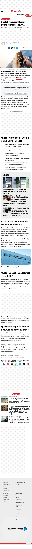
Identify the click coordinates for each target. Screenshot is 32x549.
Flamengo (6, 497)
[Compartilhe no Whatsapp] (14, 48)
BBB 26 (17, 484)
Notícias (5, 482)
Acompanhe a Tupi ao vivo (19, 494)
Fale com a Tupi (18, 505)
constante (19, 79)
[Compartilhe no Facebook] (9, 48)
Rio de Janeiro (7, 484)
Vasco (5, 501)
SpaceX (16, 357)
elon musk (18, 355)
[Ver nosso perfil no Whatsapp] (16, 364)
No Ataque (18, 520)
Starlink (22, 357)
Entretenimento (20, 482)
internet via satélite (7, 357)
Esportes (5, 493)
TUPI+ (17, 497)
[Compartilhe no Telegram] (17, 48)
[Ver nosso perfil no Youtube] (27, 364)
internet (3, 73)
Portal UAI (18, 522)
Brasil (4, 486)
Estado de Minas (18, 514)
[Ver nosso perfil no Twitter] (12, 364)
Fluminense (6, 499)
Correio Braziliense (18, 517)
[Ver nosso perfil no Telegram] (20, 364)
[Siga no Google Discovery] (25, 48)
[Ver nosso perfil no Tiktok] (24, 364)
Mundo (5, 488)
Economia (6, 490)
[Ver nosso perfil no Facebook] (4, 364)
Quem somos (19, 509)
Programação (19, 499)
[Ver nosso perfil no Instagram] (8, 364)
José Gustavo (11, 43)
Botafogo (5, 495)
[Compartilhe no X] (12, 48)
